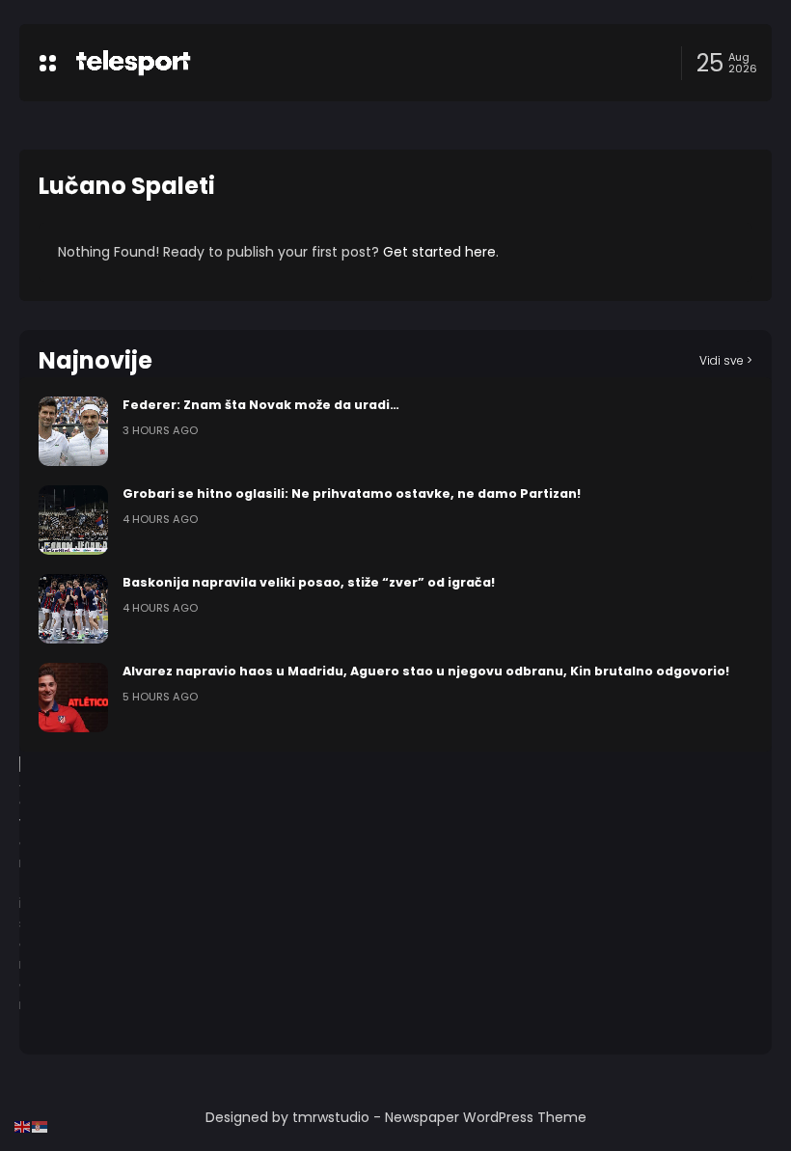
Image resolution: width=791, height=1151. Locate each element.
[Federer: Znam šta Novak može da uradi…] (73, 431)
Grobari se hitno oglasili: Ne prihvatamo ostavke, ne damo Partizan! (352, 493)
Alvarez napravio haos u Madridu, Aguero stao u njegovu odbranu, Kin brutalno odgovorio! (426, 671)
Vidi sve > (725, 360)
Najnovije (95, 360)
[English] (23, 1126)
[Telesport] (133, 62)
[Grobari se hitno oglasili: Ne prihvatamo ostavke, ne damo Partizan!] (73, 520)
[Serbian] (40, 1126)
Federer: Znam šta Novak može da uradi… (261, 405)
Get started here (439, 251)
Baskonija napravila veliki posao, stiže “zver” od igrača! (309, 582)
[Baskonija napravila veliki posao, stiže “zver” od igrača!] (73, 609)
